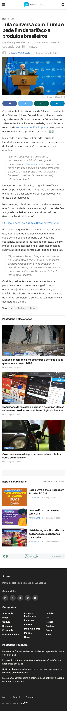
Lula (12, 308)
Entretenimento (10, 634)
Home (4, 19)
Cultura (6, 621)
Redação (36, 498)
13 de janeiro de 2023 (51, 518)
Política (13, 19)
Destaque (8, 511)
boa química (32, 164)
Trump (33, 308)
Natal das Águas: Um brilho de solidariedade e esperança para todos (46, 534)
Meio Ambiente (32, 628)
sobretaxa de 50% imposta (32, 127)
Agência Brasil (21, 53)
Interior (28, 624)
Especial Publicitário (52, 481)
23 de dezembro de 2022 (52, 541)
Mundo (28, 633)
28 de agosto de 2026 (12, 367)
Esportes (29, 620)
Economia (7, 630)
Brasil (5, 617)
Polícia (49, 621)
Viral (48, 634)
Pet (47, 617)
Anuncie (17, 697)
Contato (30, 697)
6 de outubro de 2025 (47, 53)
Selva (49, 630)
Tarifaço (22, 308)
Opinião (50, 613)
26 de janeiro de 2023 (51, 498)
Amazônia (7, 613)
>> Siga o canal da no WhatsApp (31, 222)
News (7, 353)
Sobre (5, 697)
